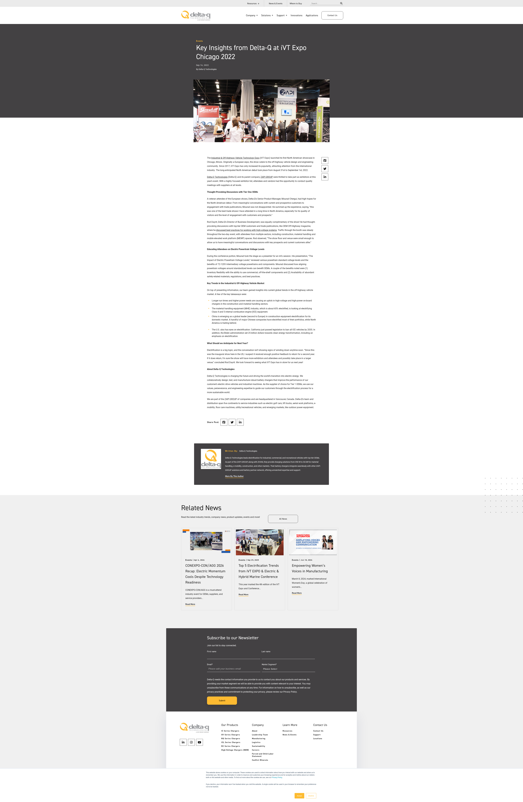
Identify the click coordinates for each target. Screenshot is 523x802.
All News (283, 518)
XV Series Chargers (230, 734)
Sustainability (258, 746)
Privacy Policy (277, 777)
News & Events (275, 3)
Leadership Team (260, 734)
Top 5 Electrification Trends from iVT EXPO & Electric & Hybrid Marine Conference (259, 571)
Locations (317, 738)
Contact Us (332, 15)
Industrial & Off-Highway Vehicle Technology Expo (235, 157)
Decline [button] (311, 796)
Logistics (256, 742)
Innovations (296, 15)
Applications (312, 15)
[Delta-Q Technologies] (195, 19)
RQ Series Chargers (230, 738)
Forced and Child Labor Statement (263, 755)
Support (317, 734)
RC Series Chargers (230, 746)
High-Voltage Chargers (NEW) (235, 750)
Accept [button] (299, 796)
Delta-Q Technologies (217, 375)
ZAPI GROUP (231, 399)
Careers (255, 750)
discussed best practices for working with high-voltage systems (246, 230)
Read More (190, 604)
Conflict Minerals (260, 760)
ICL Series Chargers (230, 742)
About (254, 731)
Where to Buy (296, 3)
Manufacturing (258, 738)
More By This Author (234, 476)
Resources (252, 3)
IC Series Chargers (230, 731)
